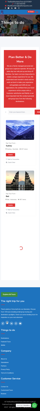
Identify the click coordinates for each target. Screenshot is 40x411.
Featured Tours (6, 342)
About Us (4, 359)
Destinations (5, 338)
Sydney (9, 146)
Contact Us (4, 387)
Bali (7, 196)
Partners (3, 366)
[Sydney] (20, 130)
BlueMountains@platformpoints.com (19, 6)
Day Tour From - (11, 143)
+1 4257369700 (19, 4)
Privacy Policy (5, 369)
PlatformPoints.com (29, 407)
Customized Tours (7, 390)
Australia (15, 149)
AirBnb (3, 345)
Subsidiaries (5, 362)
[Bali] (20, 180)
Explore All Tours (9, 294)
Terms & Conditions (7, 373)
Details (10, 155)
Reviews (3, 394)
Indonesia (13, 199)
